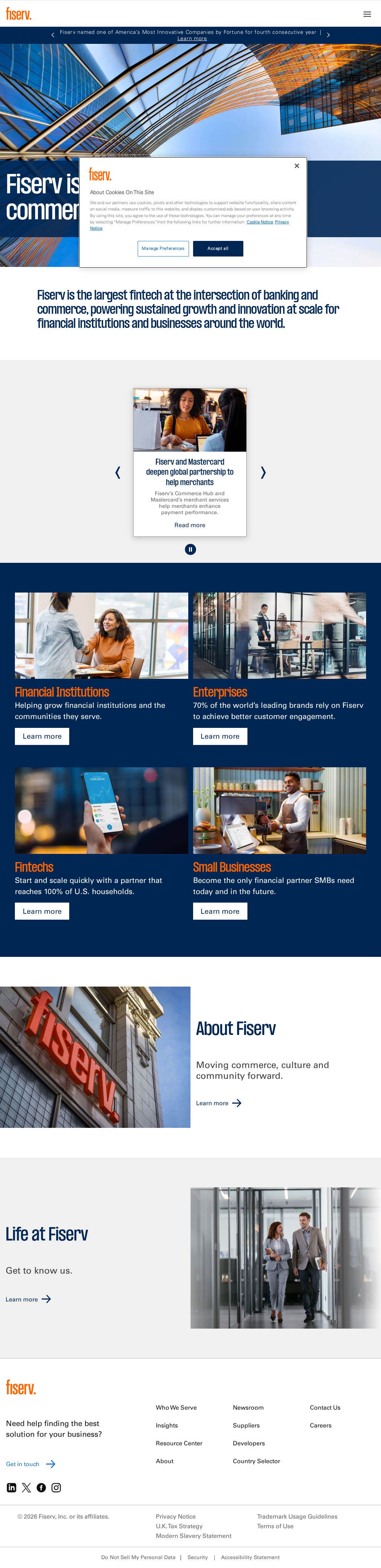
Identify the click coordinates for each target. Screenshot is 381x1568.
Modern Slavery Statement (193, 1535)
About (164, 1461)
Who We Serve (176, 1407)
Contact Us (325, 1407)
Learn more (42, 736)
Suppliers (246, 1425)
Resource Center (179, 1443)
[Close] (297, 166)
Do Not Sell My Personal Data (138, 1557)
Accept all (218, 248)
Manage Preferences (163, 248)
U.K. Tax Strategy (179, 1526)
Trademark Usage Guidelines (297, 1516)
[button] (52, 35)
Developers (249, 1443)
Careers (321, 1425)
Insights (167, 1425)
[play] (190, 549)
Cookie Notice (260, 222)
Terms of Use (275, 1526)
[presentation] (117, 469)
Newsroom (248, 1407)
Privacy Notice (176, 1516)
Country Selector (256, 1461)
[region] (193, 212)
